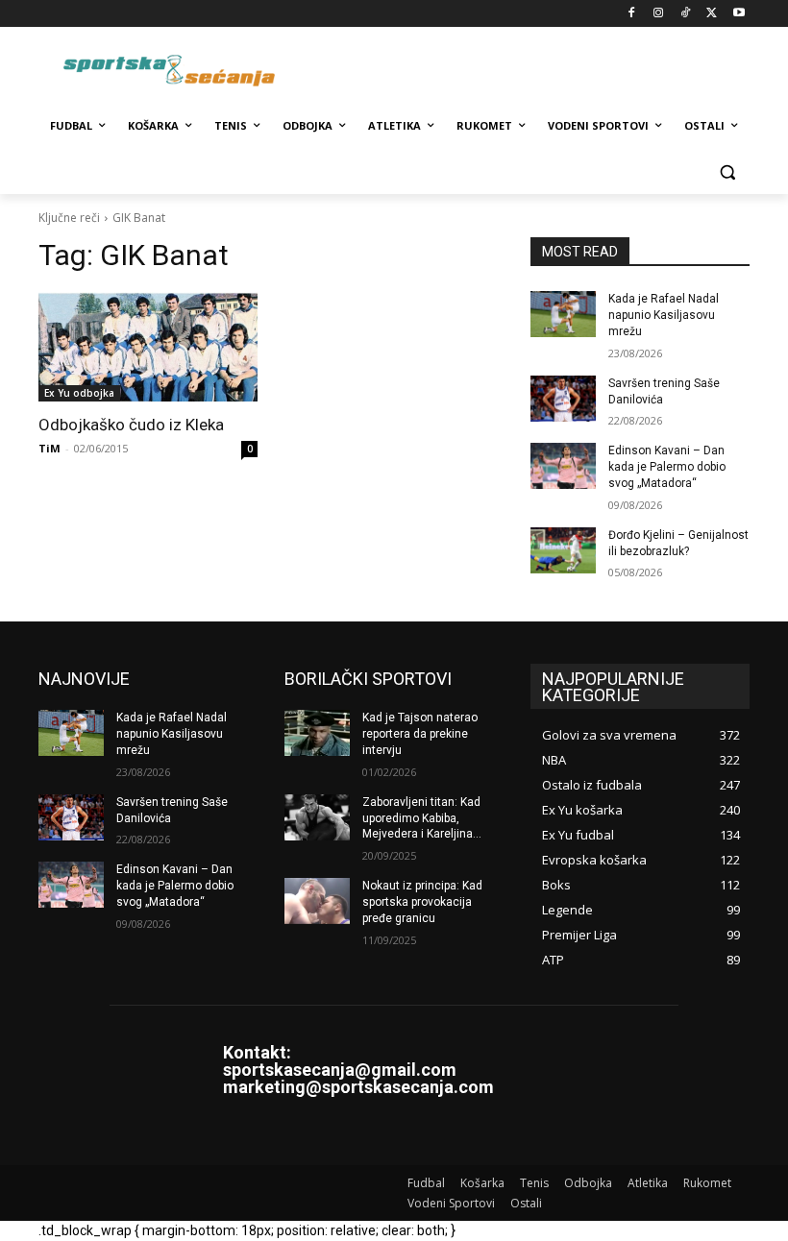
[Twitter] (712, 14)
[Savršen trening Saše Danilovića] (563, 399)
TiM (49, 448)
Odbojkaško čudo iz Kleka (131, 424)
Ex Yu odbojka (79, 393)
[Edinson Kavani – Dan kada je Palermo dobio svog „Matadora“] (563, 466)
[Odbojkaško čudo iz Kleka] (148, 347)
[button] (727, 172)
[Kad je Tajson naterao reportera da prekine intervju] (317, 733)
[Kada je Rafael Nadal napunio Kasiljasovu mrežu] (563, 314)
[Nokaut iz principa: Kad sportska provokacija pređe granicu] (317, 901)
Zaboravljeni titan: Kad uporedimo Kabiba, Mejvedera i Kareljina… (421, 818)
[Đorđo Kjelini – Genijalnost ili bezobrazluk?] (563, 550)
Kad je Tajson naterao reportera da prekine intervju (420, 734)
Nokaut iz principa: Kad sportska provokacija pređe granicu (422, 902)
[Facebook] (632, 14)
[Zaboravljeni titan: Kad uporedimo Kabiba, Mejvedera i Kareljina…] (317, 817)
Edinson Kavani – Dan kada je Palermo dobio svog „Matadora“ (667, 467)
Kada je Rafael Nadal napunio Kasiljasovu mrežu (663, 315)
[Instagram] (659, 14)
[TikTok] (686, 14)
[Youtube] (738, 14)
